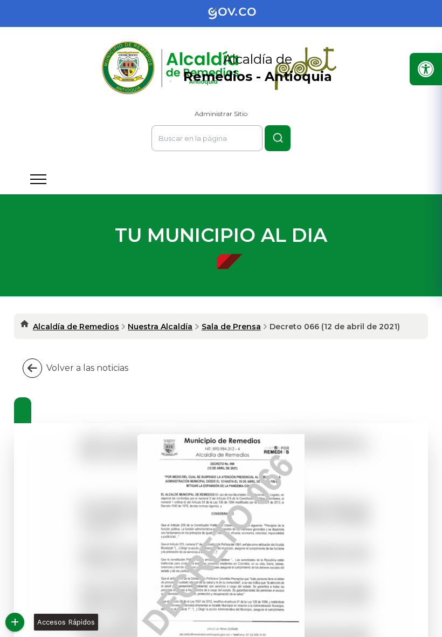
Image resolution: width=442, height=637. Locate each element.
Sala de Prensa (231, 326)
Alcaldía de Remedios (76, 326)
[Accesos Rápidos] (14, 622)
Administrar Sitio (221, 114)
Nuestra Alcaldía (160, 326)
